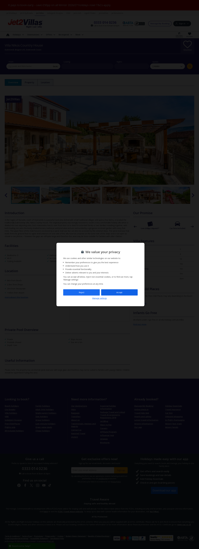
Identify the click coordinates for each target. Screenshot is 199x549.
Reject (81, 292)
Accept (119, 292)
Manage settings (99, 298)
